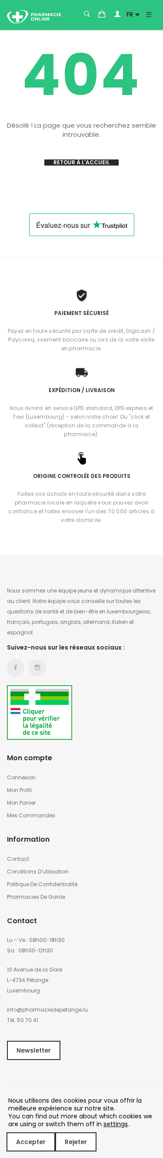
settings (115, 1124)
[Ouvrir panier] (102, 14)
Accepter (31, 1142)
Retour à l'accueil (81, 162)
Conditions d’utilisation (38, 871)
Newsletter (34, 1050)
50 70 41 (27, 1020)
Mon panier (21, 802)
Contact (18, 859)
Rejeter (76, 1142)
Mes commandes (31, 815)
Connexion (21, 777)
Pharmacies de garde (36, 897)
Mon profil (19, 790)
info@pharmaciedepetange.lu (47, 1009)
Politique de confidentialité (42, 884)
